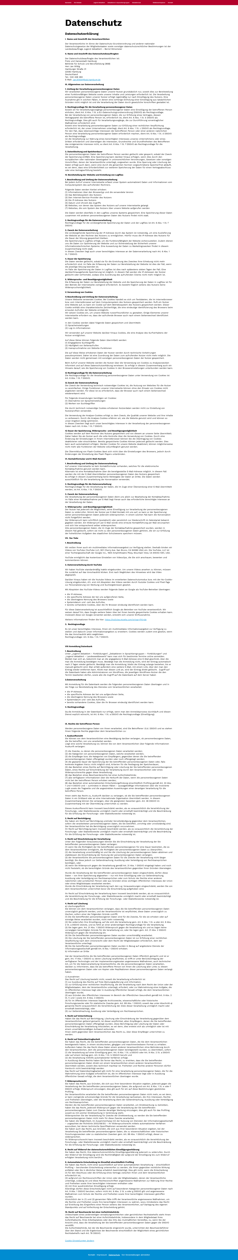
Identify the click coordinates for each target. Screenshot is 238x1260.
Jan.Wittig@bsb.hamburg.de (86, 79)
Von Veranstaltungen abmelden (136, 1255)
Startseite (68, 2)
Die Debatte (77, 2)
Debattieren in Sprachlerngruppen (119, 2)
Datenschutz (114, 1255)
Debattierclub (136, 2)
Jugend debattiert (99, 2)
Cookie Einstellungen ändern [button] (79, 1240)
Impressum (102, 1255)
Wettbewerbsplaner (159, 2)
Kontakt (170, 2)
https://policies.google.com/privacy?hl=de (126, 619)
